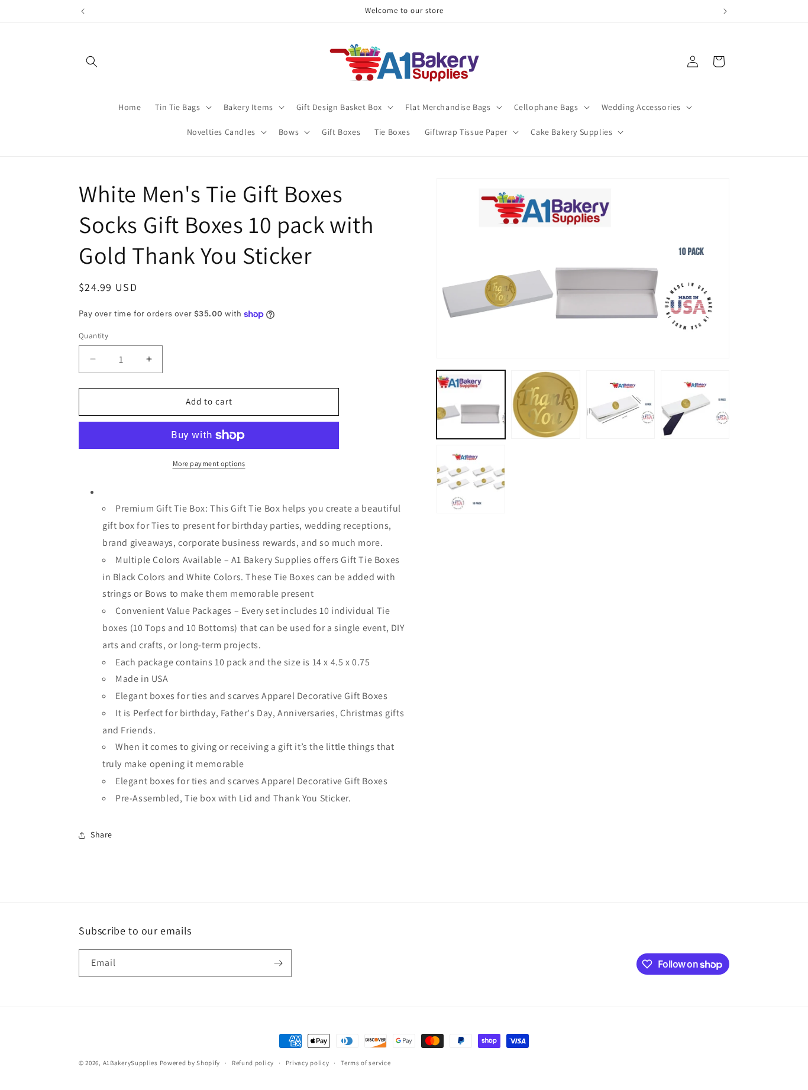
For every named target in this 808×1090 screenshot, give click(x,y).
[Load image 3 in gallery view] (620, 404)
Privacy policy (307, 1063)
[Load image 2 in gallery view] (545, 404)
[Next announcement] (725, 11)
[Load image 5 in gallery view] (471, 479)
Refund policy (253, 1063)
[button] (92, 61)
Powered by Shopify (190, 1063)
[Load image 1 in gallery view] (471, 404)
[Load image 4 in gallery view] (695, 404)
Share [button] (101, 834)
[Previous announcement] (83, 11)
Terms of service (365, 1063)
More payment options (209, 463)
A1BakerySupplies (130, 1063)
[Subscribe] (278, 963)
